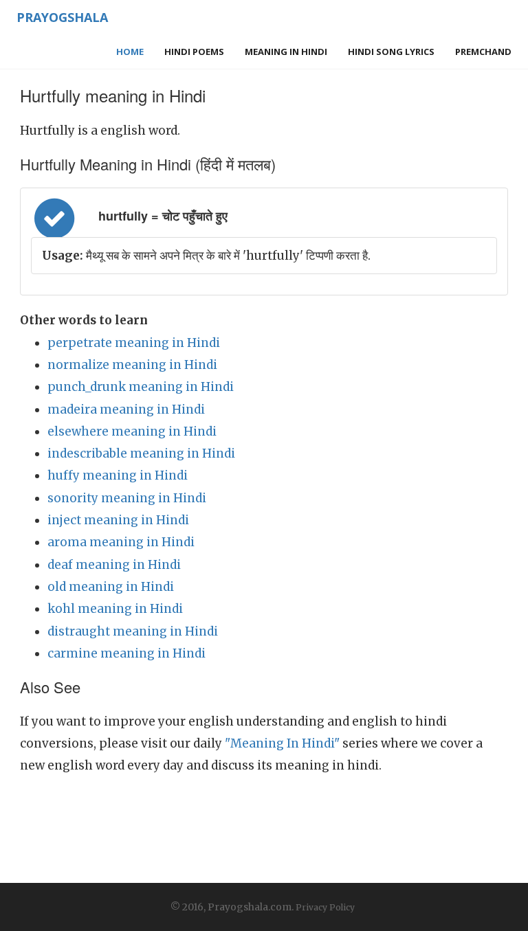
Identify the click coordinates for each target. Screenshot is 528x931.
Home (130, 51)
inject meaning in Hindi (118, 520)
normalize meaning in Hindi (132, 364)
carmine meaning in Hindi (126, 653)
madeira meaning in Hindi (126, 409)
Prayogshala (62, 17)
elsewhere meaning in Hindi (132, 431)
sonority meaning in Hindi (126, 498)
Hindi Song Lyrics (391, 51)
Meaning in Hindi (286, 51)
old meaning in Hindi (110, 586)
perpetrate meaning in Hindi (133, 342)
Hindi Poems (194, 51)
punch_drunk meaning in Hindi (140, 386)
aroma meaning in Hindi (121, 542)
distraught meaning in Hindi (132, 631)
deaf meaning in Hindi (114, 564)
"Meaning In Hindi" (282, 743)
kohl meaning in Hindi (115, 608)
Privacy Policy (325, 907)
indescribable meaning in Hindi (141, 453)
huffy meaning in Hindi (117, 475)
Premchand (483, 51)
